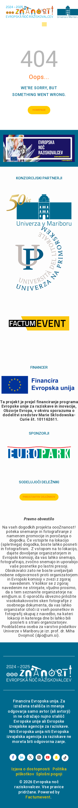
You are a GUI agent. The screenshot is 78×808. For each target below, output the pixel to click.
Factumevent (38, 797)
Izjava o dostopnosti (30, 769)
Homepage (39, 110)
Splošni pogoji (49, 774)
